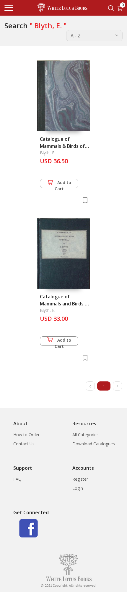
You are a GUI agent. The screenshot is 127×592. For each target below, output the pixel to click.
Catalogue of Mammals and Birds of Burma (65, 303)
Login (77, 488)
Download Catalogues (93, 444)
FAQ (17, 479)
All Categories (85, 434)
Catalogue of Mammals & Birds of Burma (62, 146)
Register (80, 479)
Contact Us (24, 444)
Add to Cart (63, 184)
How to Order (26, 434)
